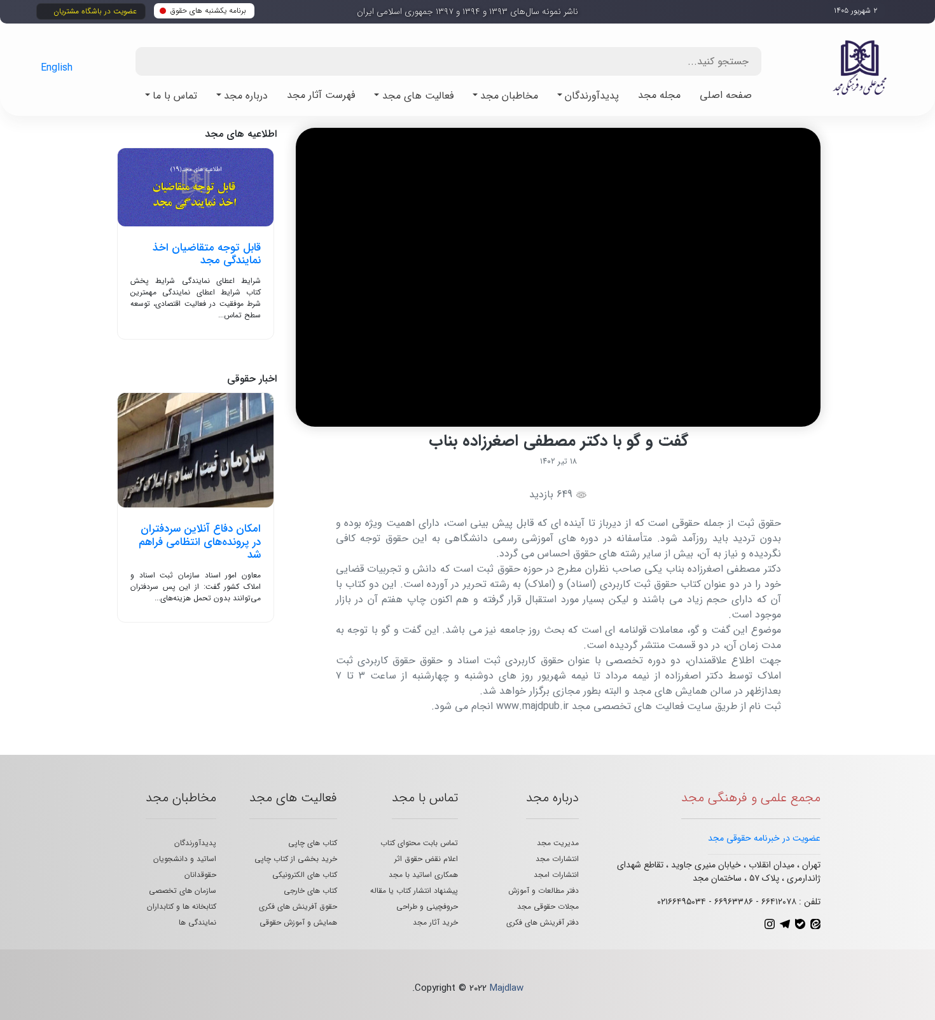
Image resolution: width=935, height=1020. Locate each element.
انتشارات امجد (556, 875)
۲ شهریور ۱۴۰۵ (855, 10)
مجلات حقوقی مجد (548, 906)
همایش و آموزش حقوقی (298, 922)
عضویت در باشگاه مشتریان (95, 11)
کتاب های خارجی (310, 891)
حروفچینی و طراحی (427, 906)
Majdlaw (506, 988)
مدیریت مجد (558, 843)
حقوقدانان (200, 875)
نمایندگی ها (197, 922)
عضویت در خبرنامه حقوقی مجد (764, 838)
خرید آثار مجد (435, 922)
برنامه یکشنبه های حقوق (208, 10)
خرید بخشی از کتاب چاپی (295, 859)
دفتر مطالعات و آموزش (543, 891)
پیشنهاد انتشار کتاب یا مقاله (414, 891)
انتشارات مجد (557, 859)
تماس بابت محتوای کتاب (419, 843)
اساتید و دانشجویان (184, 859)
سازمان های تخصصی (182, 891)
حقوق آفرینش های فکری (298, 906)
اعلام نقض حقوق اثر (426, 859)
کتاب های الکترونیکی (304, 875)
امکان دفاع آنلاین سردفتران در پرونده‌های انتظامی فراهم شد (200, 541)
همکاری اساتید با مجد (423, 875)
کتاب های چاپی (312, 843)
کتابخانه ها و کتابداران (181, 906)
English (57, 68)
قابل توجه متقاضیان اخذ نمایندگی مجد (207, 254)
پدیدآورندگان (195, 843)
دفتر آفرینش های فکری (542, 922)
